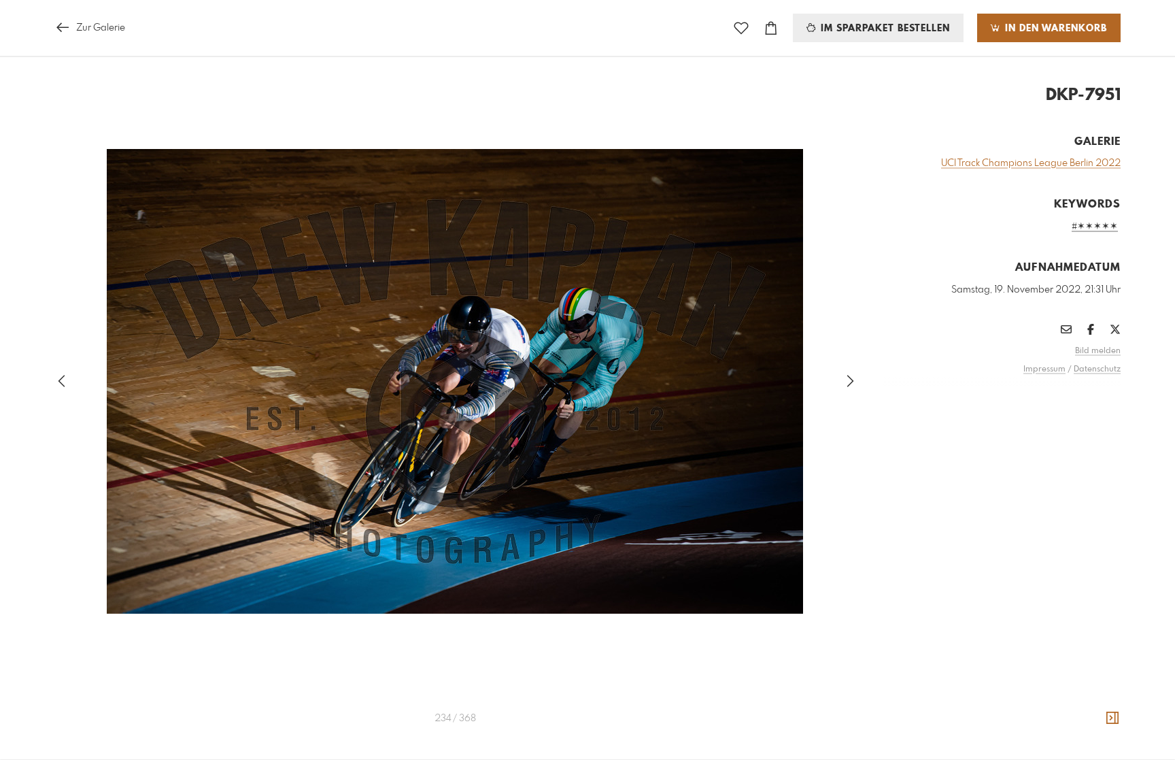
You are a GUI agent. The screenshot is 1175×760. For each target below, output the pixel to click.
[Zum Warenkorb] (771, 28)
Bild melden (1098, 351)
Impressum (1044, 369)
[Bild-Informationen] (1112, 718)
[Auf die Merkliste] (741, 28)
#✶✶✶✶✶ (1095, 226)
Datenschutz (1097, 369)
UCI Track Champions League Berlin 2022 (1031, 163)
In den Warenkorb (1054, 28)
